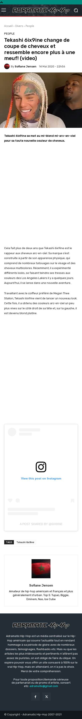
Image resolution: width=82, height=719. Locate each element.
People (30, 26)
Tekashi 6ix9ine (25, 542)
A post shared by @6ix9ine (41, 524)
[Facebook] (35, 697)
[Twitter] (46, 697)
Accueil (8, 26)
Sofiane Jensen (25, 66)
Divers (19, 26)
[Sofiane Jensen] (7, 66)
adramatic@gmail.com (43, 686)
